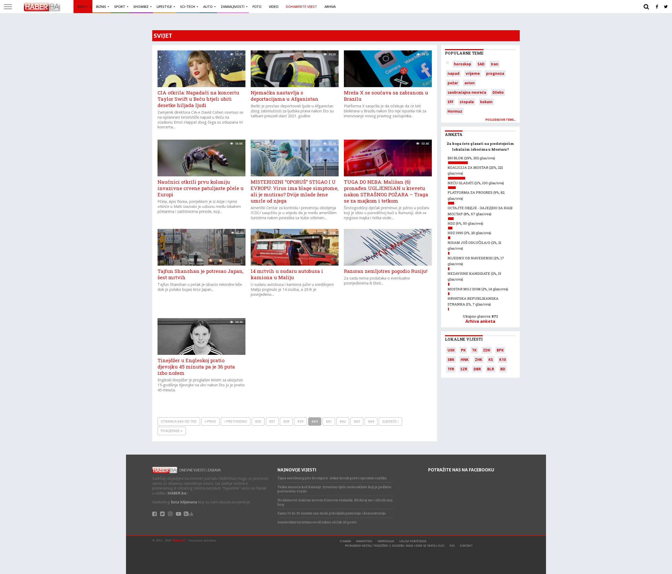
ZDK (486, 349)
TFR (451, 368)
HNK (465, 359)
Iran (494, 63)
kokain (486, 101)
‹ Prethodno (235, 421)
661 (329, 421)
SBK (451, 359)
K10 (502, 359)
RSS (452, 545)
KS (491, 359)
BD (502, 368)
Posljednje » (171, 431)
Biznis (101, 6)
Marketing (364, 541)
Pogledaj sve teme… (500, 120)
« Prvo (210, 421)
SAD (481, 63)
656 (258, 421)
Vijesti (82, 6)
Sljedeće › (390, 421)
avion (469, 82)
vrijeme (473, 73)
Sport (119, 6)
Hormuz (455, 111)
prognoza (495, 73)
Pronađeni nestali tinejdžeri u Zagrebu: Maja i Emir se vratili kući (394, 545)
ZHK (478, 359)
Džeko (498, 92)
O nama (345, 541)
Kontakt (466, 545)
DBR (477, 368)
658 (286, 421)
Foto (257, 6)
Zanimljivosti (232, 6)
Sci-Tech (187, 6)
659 (300, 421)
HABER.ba (177, 493)
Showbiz (141, 6)
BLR (490, 368)
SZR (463, 368)
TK (474, 349)
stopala (467, 101)
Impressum (386, 541)
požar (453, 82)
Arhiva (330, 6)
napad (453, 73)
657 (272, 421)
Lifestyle (164, 6)
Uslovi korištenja (412, 541)
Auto (208, 6)
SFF (450, 101)
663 (357, 421)
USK (451, 349)
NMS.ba (179, 540)
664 (371, 421)
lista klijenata (184, 501)
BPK (500, 349)
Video (274, 6)
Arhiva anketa (480, 321)
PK (463, 349)
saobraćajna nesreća (467, 92)
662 (343, 421)
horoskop (462, 63)
